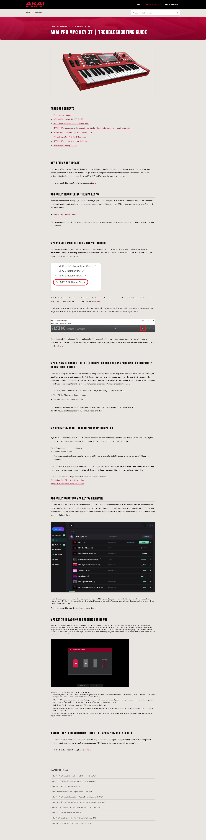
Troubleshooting (82, 26)
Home (139, 4)
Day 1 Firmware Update (62, 115)
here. (89, 750)
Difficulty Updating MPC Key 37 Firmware (70, 137)
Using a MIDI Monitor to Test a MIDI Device (67, 483)
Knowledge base (153, 4)
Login (167, 4)
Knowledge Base (64, 26)
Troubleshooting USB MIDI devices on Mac (67, 480)
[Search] (177, 12)
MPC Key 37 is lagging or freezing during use (70, 141)
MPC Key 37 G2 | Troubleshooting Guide (66, 786)
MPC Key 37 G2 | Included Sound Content (66, 813)
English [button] (174, 4)
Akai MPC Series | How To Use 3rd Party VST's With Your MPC (74, 818)
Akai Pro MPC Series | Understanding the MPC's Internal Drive (74, 781)
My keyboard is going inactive (65, 145)
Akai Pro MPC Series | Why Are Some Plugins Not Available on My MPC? (77, 797)
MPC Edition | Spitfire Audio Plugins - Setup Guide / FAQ (72, 792)
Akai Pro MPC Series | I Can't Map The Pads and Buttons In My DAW (76, 807)
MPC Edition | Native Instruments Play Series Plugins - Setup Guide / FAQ (78, 802)
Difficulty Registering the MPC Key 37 (68, 119)
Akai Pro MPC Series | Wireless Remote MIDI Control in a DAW (73, 776)
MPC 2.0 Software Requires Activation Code (71, 123)
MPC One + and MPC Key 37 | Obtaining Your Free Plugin (71, 823)
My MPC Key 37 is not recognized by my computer (73, 132)
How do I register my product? (65, 214)
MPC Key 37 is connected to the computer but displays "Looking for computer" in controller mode (91, 128)
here (96, 183)
